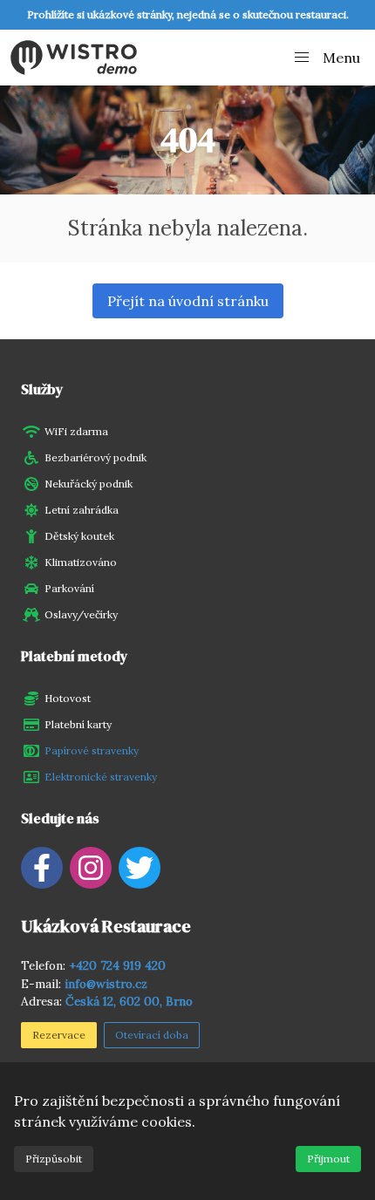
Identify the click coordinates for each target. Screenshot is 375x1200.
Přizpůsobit (53, 1158)
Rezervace (58, 1034)
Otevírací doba (151, 1034)
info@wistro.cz (106, 984)
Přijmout (328, 1158)
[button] (326, 57)
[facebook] (42, 868)
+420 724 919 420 (117, 965)
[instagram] (91, 868)
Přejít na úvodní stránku (188, 301)
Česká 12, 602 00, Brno (129, 1001)
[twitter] (139, 868)
